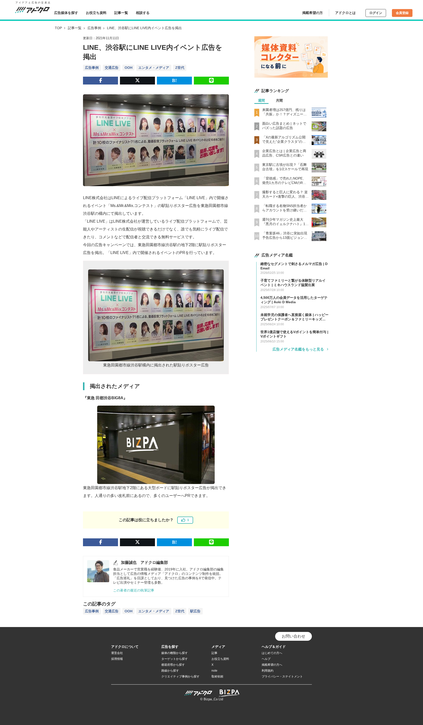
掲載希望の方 (312, 13)
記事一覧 (121, 13)
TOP (58, 28)
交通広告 (111, 68)
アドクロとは (345, 13)
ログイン (375, 13)
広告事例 (94, 28)
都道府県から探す (173, 664)
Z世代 (179, 68)
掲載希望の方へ (272, 664)
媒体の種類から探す (174, 653)
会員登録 (402, 13)
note (214, 670)
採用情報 (117, 659)
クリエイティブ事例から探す (180, 676)
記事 (214, 653)
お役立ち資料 (96, 13)
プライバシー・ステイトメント (282, 676)
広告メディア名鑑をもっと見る (298, 349)
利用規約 (267, 670)
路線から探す (170, 670)
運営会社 (117, 653)
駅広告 (195, 611)
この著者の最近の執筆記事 (133, 590)
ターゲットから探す (174, 659)
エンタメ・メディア (153, 68)
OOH (128, 68)
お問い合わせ (293, 636)
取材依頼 (217, 676)
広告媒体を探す (66, 13)
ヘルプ (266, 659)
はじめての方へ (272, 653)
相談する (143, 13)
